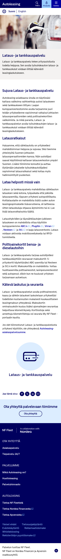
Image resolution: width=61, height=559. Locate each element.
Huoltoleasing (10, 478)
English (22, 11)
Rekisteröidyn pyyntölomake (17, 535)
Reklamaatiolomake (35, 528)
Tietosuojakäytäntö (32, 524)
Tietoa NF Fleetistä (12, 502)
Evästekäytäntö (10, 528)
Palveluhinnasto (11, 484)
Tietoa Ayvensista (12, 514)
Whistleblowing (10, 531)
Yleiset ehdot (9, 524)
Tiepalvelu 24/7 (11, 454)
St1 (21, 229)
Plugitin (36, 226)
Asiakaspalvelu (10, 448)
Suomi (11, 11)
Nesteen (8, 229)
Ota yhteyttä (30, 413)
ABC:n (24, 226)
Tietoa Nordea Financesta (16, 508)
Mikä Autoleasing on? (14, 472)
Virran (48, 226)
